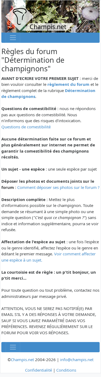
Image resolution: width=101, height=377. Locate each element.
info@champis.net (76, 359)
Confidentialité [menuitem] (38, 370)
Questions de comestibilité (26, 126)
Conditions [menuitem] (66, 370)
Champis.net (22, 359)
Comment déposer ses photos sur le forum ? (58, 187)
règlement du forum (68, 84)
